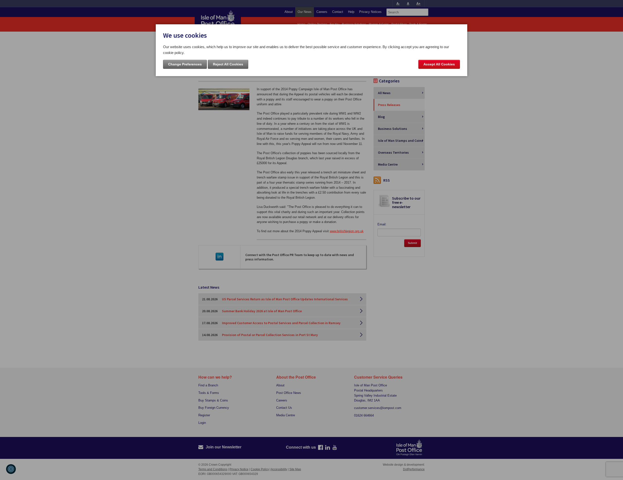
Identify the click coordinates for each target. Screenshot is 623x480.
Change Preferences (185, 64)
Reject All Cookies (228, 64)
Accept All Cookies (439, 64)
